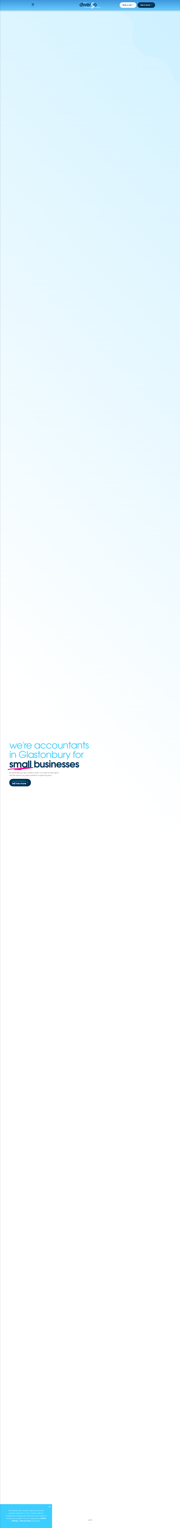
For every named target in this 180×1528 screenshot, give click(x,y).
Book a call (127, 5)
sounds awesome (19, 783)
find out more (25, 1521)
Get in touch (145, 5)
